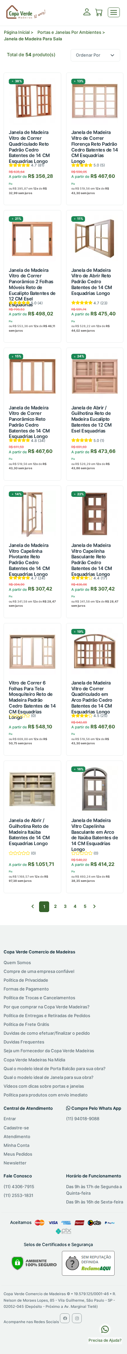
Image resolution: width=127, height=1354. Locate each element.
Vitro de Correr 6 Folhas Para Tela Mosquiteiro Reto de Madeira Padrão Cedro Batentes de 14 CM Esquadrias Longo (32, 700)
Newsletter (15, 1162)
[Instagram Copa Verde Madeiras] (77, 1318)
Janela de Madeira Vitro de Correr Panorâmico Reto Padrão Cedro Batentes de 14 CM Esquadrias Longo (29, 422)
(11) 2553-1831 (18, 1195)
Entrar (10, 1118)
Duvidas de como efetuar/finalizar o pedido (47, 1033)
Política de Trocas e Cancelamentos (39, 997)
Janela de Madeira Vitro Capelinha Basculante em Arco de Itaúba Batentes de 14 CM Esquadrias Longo (94, 834)
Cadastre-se (16, 1127)
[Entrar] (87, 14)
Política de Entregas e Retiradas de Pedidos (47, 1015)
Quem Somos (17, 962)
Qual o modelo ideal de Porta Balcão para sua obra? (55, 1068)
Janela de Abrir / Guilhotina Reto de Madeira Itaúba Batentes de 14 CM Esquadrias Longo (29, 831)
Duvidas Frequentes (24, 1041)
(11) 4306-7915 (19, 1186)
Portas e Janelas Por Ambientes (69, 32)
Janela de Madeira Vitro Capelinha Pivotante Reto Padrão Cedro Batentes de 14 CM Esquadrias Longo (29, 559)
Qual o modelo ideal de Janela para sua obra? (48, 1077)
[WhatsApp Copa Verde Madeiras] (105, 1329)
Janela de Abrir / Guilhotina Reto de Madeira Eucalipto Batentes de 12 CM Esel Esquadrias (91, 419)
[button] (99, 13)
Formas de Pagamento (26, 988)
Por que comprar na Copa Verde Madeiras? (47, 1006)
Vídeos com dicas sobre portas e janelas (44, 1086)
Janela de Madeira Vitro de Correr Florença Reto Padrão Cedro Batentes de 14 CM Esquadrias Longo (94, 146)
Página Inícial (17, 32)
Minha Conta (16, 1145)
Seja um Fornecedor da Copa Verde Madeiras (49, 1050)
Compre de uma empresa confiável (39, 971)
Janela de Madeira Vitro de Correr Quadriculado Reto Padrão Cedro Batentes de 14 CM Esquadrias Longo (29, 146)
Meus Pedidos (18, 1154)
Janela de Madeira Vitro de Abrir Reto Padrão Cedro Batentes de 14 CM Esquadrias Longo (91, 281)
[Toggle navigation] (114, 12)
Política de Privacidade (26, 980)
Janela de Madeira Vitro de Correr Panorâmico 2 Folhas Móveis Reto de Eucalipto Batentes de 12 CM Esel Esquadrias (32, 287)
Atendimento (17, 1136)
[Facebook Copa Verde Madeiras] (65, 1318)
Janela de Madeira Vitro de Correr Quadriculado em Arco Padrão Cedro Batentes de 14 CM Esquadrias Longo (91, 697)
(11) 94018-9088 (82, 1118)
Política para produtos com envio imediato (46, 1094)
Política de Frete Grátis (26, 1024)
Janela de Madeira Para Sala (33, 38)
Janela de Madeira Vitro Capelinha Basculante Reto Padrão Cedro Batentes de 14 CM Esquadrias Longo (91, 559)
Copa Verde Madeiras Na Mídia (34, 1059)
